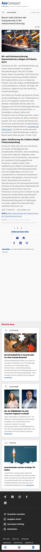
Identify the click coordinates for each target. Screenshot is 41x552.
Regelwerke (29, 543)
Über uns (15, 539)
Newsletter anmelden (16, 514)
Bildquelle (25, 539)
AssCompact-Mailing (15, 524)
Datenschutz (18, 543)
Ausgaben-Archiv (14, 519)
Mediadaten (12, 529)
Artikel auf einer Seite (20, 232)
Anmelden (6, 249)
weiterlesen (8, 377)
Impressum (7, 543)
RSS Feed (6, 539)
